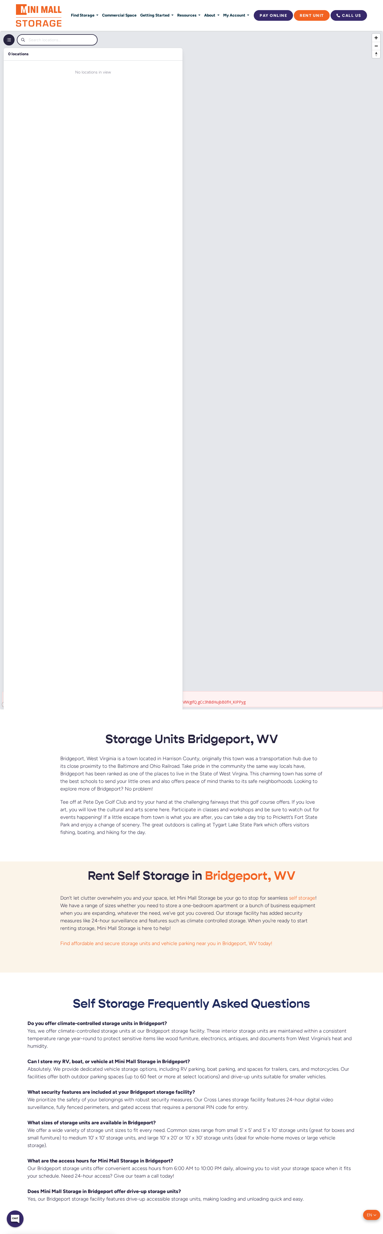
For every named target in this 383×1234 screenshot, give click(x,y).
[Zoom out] (376, 46)
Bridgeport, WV (250, 875)
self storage (302, 898)
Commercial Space (119, 15)
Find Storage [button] (83, 15)
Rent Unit (312, 15)
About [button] (210, 15)
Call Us (351, 15)
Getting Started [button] (155, 15)
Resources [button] (187, 15)
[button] (372, 1214)
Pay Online (273, 15)
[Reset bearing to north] (376, 54)
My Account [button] (234, 15)
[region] (191, 370)
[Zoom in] (376, 38)
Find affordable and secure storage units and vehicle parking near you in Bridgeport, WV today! (167, 943)
